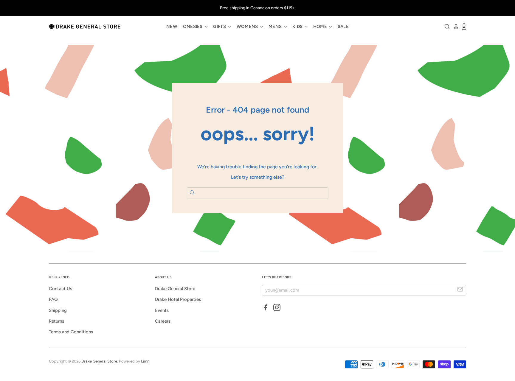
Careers (162, 321)
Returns (56, 321)
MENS (276, 26)
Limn (145, 361)
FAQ (53, 299)
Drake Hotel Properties (178, 299)
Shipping (58, 310)
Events (162, 310)
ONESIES (193, 26)
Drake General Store (175, 288)
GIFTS (220, 26)
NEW (171, 26)
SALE (343, 26)
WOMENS (248, 26)
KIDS (298, 26)
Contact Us (60, 288)
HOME (320, 26)
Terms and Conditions (71, 332)
